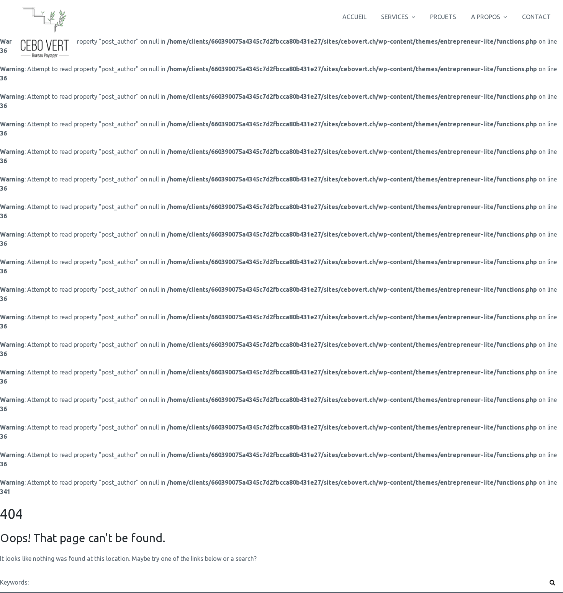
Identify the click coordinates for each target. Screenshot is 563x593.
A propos (485, 16)
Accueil (354, 16)
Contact (536, 16)
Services (394, 16)
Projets (443, 16)
